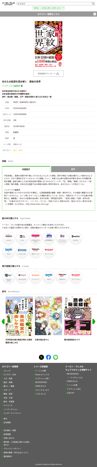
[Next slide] (93, 321)
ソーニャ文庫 (40, 370)
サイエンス (8, 405)
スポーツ (7, 390)
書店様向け (8, 456)
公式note (70, 392)
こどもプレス (40, 393)
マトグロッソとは (76, 377)
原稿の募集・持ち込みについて (16, 452)
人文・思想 (8, 378)
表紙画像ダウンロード (47, 73)
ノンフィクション (11, 409)
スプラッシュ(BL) (42, 378)
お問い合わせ (9, 438)
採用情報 (7, 434)
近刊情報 (7, 422)
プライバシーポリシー (12, 448)
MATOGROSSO (41, 382)
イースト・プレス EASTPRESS (8, 3)
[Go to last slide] (3, 321)
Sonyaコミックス (42, 374)
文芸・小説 (8, 397)
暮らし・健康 (9, 386)
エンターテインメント (12, 413)
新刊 (5, 418)
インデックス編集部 (11, 85)
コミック (7, 370)
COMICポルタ (40, 386)
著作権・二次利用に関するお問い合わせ (47, 8)
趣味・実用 (8, 393)
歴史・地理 (17, 150)
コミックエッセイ (42, 390)
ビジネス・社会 (10, 374)
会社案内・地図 (10, 430)
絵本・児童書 (9, 401)
